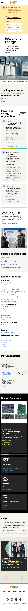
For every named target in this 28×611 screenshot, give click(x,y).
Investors (21, 592)
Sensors (3, 344)
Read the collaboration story (10, 223)
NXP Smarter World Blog (14, 578)
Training (5, 505)
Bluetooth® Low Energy (7, 307)
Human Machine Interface (11, 268)
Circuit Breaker (10, 140)
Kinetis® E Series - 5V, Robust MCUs (10, 287)
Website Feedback (14, 605)
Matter (3, 309)
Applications (11, 81)
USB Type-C (4, 346)
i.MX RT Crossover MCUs (7, 299)
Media (10, 594)
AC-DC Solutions (5, 327)
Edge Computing (8, 258)
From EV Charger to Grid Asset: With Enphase (12, 562)
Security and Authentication (8, 332)
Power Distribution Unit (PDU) (14, 146)
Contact (17, 594)
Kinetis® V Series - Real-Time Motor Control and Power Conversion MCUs (13, 292)
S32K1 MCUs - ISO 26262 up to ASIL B (10, 295)
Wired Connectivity (8, 261)
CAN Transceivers (6, 340)
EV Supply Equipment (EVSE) (13, 173)
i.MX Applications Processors (8, 301)
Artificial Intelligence (9, 264)
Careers (14, 592)
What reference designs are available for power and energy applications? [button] (14, 526)
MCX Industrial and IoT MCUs (9, 285)
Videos (4, 508)
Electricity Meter (10, 199)
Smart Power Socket (11, 175)
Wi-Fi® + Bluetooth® (6, 317)
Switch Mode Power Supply (13, 180)
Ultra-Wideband (5, 315)
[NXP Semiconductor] (13, 2)
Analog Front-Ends (6, 338)
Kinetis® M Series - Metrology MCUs (10, 289)
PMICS (2, 325)
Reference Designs (8, 470)
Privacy (3, 603)
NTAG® (3, 313)
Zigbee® (3, 319)
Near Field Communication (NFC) (10, 311)
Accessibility (23, 603)
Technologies (20, 81)
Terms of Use (9, 603)
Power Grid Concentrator (13, 144)
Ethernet (3, 342)
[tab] (14, 522)
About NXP (6, 592)
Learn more (7, 444)
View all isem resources (13, 17)
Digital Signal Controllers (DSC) (9, 297)
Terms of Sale (16, 603)
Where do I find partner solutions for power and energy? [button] (14, 531)
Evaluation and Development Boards (12, 468)
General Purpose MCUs (7, 283)
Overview (3, 81)
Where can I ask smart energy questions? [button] (14, 522)
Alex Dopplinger (14, 567)
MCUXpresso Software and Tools (11, 487)
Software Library (7, 489)
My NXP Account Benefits (14, 596)
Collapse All (23, 113)
